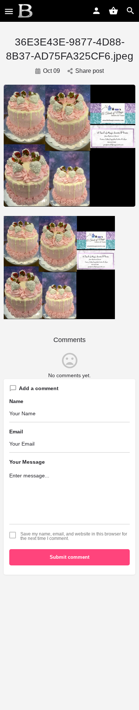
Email (16, 432)
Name (16, 401)
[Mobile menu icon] (9, 11)
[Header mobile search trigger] (130, 11)
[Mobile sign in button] (96, 11)
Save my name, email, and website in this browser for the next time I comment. (73, 536)
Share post (89, 71)
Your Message (27, 462)
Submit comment (69, 557)
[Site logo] (26, 11)
